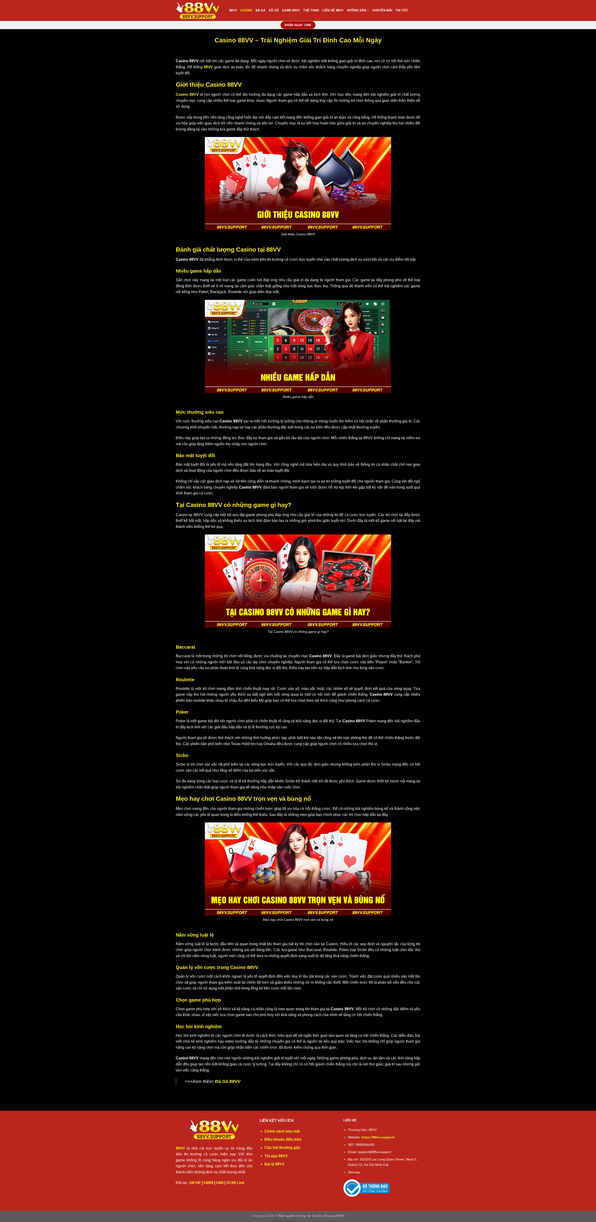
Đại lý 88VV (274, 1164)
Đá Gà (260, 10)
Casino (246, 10)
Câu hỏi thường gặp (282, 1148)
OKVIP (195, 1183)
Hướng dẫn (356, 10)
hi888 (208, 1183)
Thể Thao (311, 10)
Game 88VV (291, 10)
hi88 (220, 1183)
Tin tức (402, 10)
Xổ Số (274, 10)
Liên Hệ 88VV (333, 10)
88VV (233, 10)
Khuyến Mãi (382, 10)
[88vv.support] (199, 10)
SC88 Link (235, 1183)
